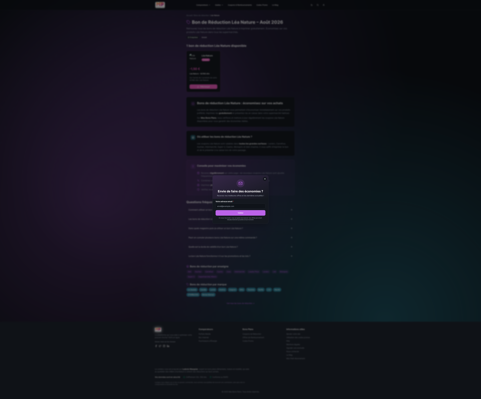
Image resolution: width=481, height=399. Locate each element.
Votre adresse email (225, 201)
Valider (240, 213)
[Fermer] (265, 179)
